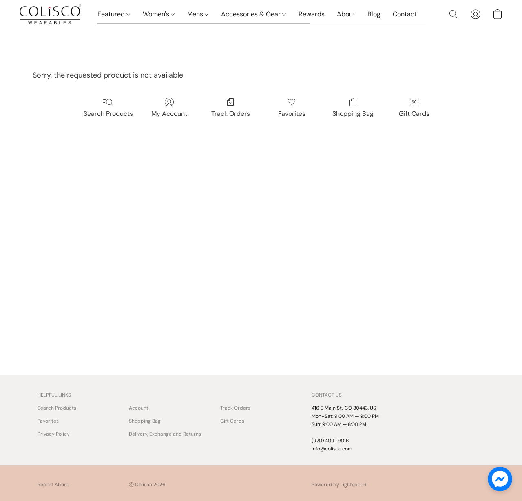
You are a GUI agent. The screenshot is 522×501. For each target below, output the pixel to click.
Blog (373, 14)
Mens (196, 14)
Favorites (291, 113)
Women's (157, 14)
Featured (111, 14)
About (346, 14)
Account (138, 408)
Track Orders (230, 113)
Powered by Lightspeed (339, 484)
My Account (169, 113)
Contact (405, 14)
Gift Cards (414, 113)
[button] (50, 14)
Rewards (312, 14)
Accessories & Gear (251, 14)
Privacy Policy (54, 434)
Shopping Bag (353, 113)
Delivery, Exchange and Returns (165, 434)
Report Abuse (53, 484)
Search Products (108, 113)
